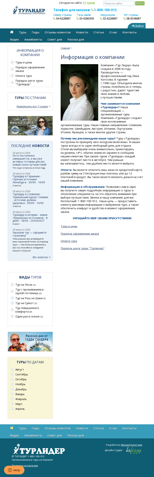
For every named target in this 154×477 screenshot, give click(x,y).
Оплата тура (69, 241)
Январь (20, 394)
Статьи (99, 32)
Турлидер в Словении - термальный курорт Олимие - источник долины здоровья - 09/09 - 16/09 (30, 198)
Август (19, 369)
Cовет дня (55, 39)
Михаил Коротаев (131, 445)
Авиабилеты (33, 39)
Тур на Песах (25, 284)
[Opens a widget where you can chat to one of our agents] (14, 470)
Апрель (20, 409)
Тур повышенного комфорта (27, 309)
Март (19, 404)
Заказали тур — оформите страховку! (30, 234)
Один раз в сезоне (29, 316)
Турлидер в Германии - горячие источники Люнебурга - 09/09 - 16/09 (29, 179)
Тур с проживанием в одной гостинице (29, 291)
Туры (22, 32)
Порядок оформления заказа (80, 233)
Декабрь (21, 389)
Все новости (40, 257)
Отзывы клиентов (58, 32)
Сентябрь (21, 374)
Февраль (21, 399)
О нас (113, 32)
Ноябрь (20, 384)
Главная (65, 48)
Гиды (35, 32)
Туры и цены (69, 226)
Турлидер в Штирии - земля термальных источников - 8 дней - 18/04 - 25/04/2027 (30, 218)
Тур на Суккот (26, 303)
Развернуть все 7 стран (32, 106)
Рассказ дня (75, 39)
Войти (139, 25)
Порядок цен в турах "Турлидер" (82, 248)
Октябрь (21, 379)
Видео (14, 39)
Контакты (129, 32)
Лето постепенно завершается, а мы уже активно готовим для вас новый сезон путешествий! (29, 160)
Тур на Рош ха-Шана (30, 298)
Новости (82, 32)
